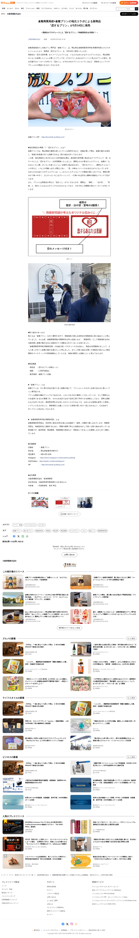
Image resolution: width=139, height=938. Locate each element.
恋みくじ (92, 531)
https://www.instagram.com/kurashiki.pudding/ (57, 458)
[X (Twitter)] (18, 536)
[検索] (136, 8)
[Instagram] (71, 924)
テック (71, 8)
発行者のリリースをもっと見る (69, 628)
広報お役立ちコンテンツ (10, 903)
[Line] (23, 536)
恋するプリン (28, 531)
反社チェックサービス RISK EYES (104, 904)
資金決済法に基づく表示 (97, 930)
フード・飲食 (17, 525)
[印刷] (27, 536)
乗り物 (85, 8)
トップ (3, 875)
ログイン (50, 890)
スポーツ (57, 8)
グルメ (17, 8)
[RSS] (76, 924)
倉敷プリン (17, 531)
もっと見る (131, 638)
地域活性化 (39, 531)
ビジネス (64, 8)
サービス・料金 (7, 889)
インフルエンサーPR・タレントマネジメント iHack (109, 897)
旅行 (22, 8)
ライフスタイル (46, 8)
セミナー (50, 914)
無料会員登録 (51, 886)
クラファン (93, 8)
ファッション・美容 (33, 8)
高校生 (48, 531)
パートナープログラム (50, 930)
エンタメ (10, 8)
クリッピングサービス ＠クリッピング (105, 886)
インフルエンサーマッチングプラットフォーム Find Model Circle (114, 900)
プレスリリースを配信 (89, 3)
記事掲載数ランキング (9, 899)
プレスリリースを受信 (108, 3)
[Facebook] (14, 536)
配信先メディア (7, 893)
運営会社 (37, 930)
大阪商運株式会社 (34, 39)
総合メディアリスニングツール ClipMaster (106, 890)
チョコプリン (74, 531)
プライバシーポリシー (77, 930)
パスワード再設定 (53, 893)
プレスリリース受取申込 (55, 907)
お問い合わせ (69, 555)
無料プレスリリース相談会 (56, 911)
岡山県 (55, 531)
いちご (84, 531)
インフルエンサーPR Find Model (103, 893)
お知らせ (50, 904)
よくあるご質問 (52, 900)
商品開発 (64, 531)
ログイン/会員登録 (130, 3)
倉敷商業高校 (102, 531)
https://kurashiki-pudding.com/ (52, 137)
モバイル (79, 8)
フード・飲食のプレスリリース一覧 (21, 875)
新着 (3, 8)
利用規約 (64, 930)
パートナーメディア (8, 896)
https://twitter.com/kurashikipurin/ (51, 461)
